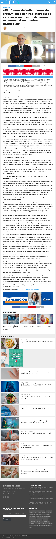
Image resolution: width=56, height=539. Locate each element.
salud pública (39, 516)
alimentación (33, 518)
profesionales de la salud (45, 525)
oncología (25, 289)
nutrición (49, 512)
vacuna (44, 523)
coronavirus (38, 512)
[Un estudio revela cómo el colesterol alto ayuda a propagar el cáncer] (45, 323)
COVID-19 (31, 512)
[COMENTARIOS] (44, 65)
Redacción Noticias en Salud (16, 27)
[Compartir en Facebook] (12, 65)
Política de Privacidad (14, 535)
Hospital (32, 523)
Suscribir (7, 519)
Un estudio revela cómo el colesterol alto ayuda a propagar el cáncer (45, 326)
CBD (30, 527)
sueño (31, 525)
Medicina (36, 525)
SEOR (37, 289)
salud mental (46, 514)
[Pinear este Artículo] (28, 65)
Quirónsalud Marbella (42, 518)
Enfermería (32, 514)
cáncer (44, 512)
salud (35, 510)
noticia (19, 289)
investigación (42, 510)
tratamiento (40, 521)
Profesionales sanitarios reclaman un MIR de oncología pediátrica (27, 326)
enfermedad (32, 521)
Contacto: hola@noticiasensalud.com (12, 493)
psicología (38, 514)
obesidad (50, 523)
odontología (38, 523)
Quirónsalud (47, 516)
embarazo (46, 521)
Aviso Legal (5, 535)
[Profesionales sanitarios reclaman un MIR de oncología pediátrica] (28, 323)
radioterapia (32, 289)
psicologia (32, 516)
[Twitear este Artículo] (20, 65)
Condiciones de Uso (25, 535)
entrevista (48, 510)
